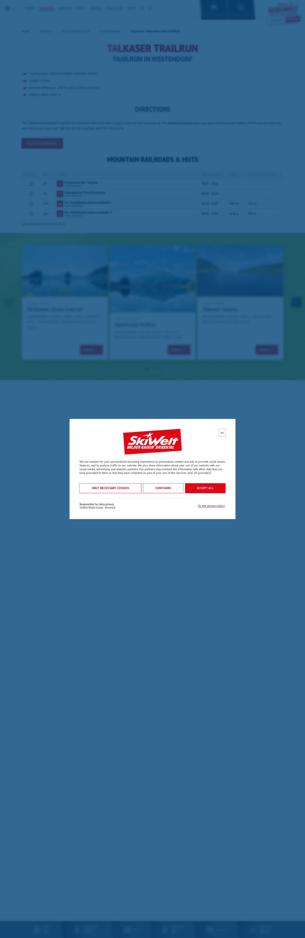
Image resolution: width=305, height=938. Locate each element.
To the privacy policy (211, 506)
